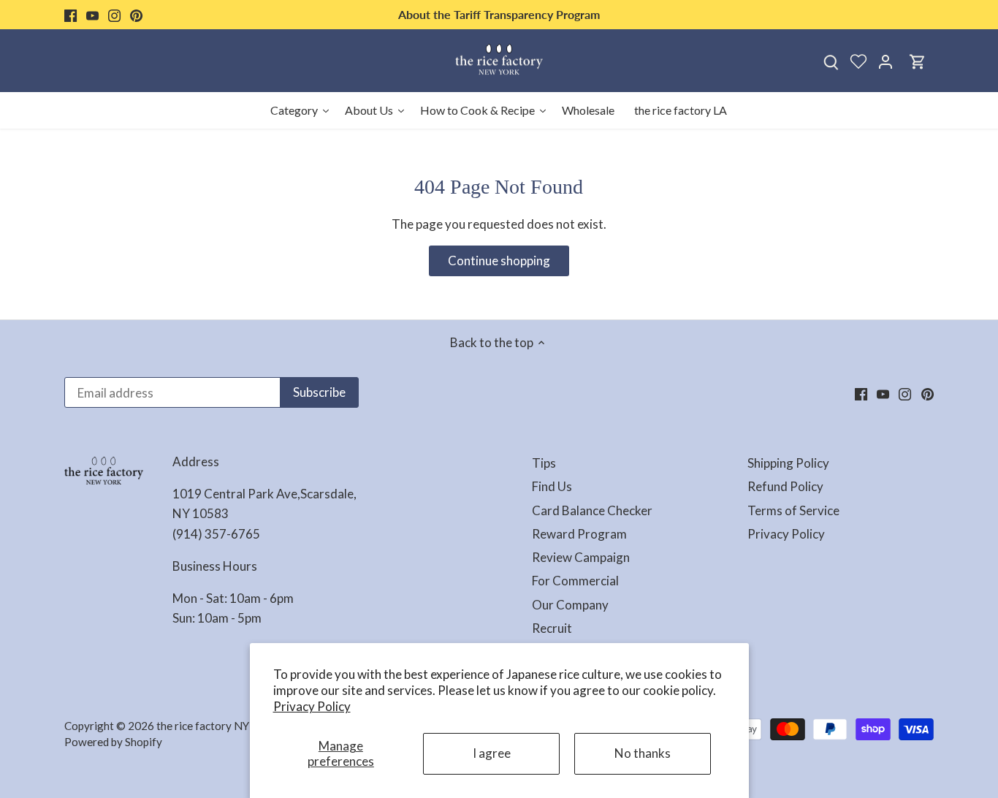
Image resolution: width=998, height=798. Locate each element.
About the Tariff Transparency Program (499, 14)
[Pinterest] (136, 14)
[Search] (831, 61)
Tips (544, 463)
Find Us (552, 486)
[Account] (885, 61)
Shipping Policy (788, 463)
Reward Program (579, 534)
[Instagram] (114, 14)
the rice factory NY (202, 725)
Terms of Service (793, 510)
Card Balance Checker (592, 510)
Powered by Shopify (113, 741)
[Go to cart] (917, 61)
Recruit (552, 628)
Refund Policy (785, 486)
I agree (492, 753)
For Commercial (575, 580)
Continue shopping (499, 260)
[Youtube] (92, 14)
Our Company (570, 604)
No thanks (642, 753)
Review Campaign (581, 557)
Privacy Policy (312, 706)
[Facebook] (70, 14)
